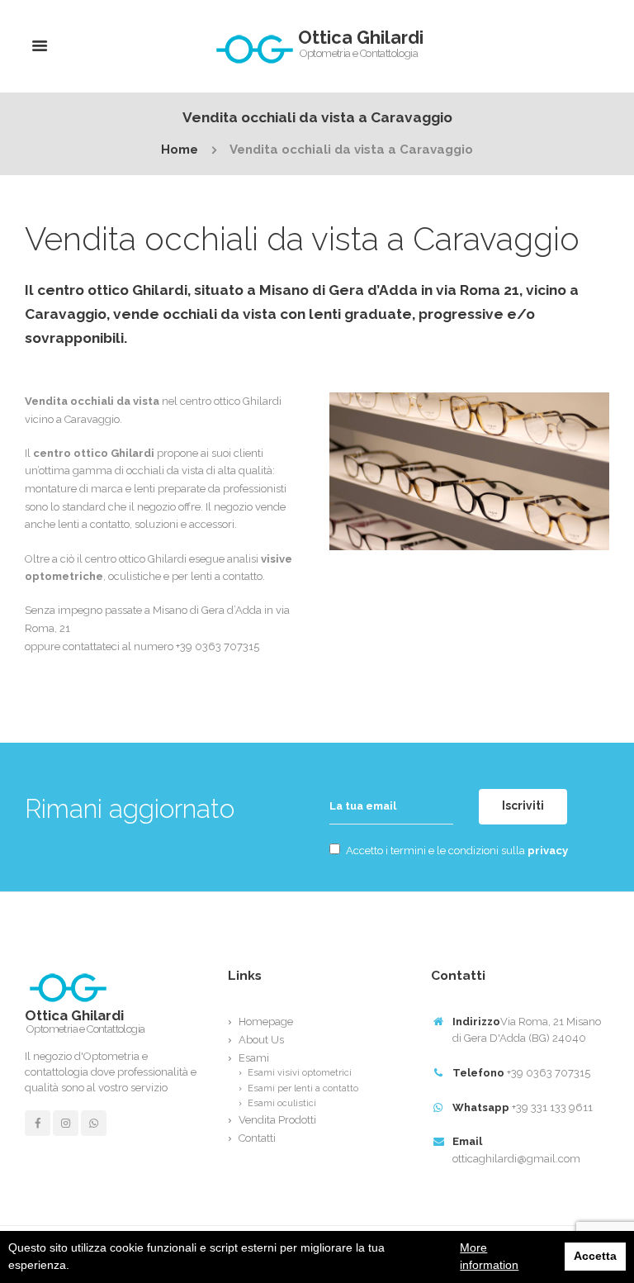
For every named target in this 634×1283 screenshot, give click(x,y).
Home (179, 150)
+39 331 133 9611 (552, 1107)
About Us (261, 1040)
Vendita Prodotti (277, 1120)
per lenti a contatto (217, 576)
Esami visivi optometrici (300, 1072)
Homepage (266, 1021)
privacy (548, 850)
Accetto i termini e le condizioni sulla (457, 850)
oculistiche (134, 576)
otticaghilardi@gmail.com (516, 1158)
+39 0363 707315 (548, 1073)
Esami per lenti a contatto (303, 1088)
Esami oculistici (282, 1103)
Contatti (257, 1138)
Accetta (595, 1255)
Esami (254, 1058)
